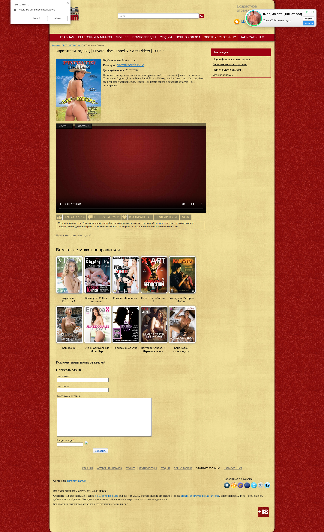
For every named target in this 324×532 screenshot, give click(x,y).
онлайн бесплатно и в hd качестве (200, 495)
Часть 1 (64, 126)
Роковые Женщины (125, 298)
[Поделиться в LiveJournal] (261, 485)
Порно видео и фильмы (227, 69)
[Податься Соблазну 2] (154, 293)
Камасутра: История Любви (181, 300)
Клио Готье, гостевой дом (181, 349)
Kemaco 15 (69, 347)
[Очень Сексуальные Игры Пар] (97, 343)
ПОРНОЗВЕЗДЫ (144, 37)
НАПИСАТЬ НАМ (252, 37)
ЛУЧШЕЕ (122, 37)
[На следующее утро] (126, 343)
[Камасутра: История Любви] (182, 293)
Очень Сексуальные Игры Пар (97, 349)
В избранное (140, 217)
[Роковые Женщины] (126, 293)
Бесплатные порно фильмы (230, 64)
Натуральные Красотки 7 (69, 300)
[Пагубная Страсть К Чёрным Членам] (154, 343)
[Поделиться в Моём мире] (240, 485)
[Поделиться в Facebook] (247, 485)
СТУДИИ (166, 37)
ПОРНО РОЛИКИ (188, 37)
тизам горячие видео (106, 495)
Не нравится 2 (106, 217)
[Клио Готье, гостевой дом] (182, 343)
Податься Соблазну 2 (153, 300)
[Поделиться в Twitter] (254, 485)
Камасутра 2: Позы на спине (97, 300)
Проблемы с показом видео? (74, 235)
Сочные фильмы (223, 74)
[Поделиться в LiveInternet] (267, 485)
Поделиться (166, 217)
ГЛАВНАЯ (67, 37)
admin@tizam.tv (76, 480)
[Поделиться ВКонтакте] (227, 485)
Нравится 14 (74, 217)
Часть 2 (83, 126)
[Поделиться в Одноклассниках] (234, 485)
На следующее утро (125, 347)
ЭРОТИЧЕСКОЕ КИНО (220, 37)
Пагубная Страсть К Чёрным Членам (153, 349)
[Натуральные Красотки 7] (69, 293)
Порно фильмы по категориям (231, 58)
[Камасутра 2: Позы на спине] (97, 293)
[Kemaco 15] (69, 343)
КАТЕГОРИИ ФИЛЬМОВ (95, 37)
